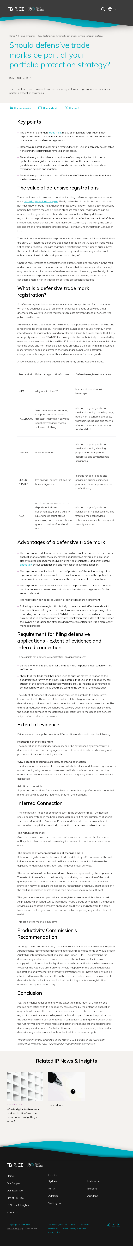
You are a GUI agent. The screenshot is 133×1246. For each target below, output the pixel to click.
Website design (14, 1228)
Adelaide (53, 1195)
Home (12, 36)
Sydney (52, 1181)
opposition (26, 564)
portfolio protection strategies (41, 201)
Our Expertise (15, 1190)
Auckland (92, 1195)
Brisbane (92, 1188)
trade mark (55, 132)
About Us (12, 1212)
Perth (51, 1188)
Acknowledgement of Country (61, 1224)
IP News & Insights (26, 36)
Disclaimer (53, 1228)
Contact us (85, 1224)
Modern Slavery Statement (74, 1228)
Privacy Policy (54, 1232)
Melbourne (93, 1181)
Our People (13, 1183)
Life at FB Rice (15, 1197)
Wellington (54, 1203)
